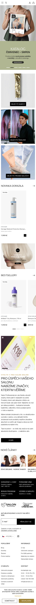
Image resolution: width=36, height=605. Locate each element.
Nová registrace (18, 314)
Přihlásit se (18, 308)
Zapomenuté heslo (18, 317)
